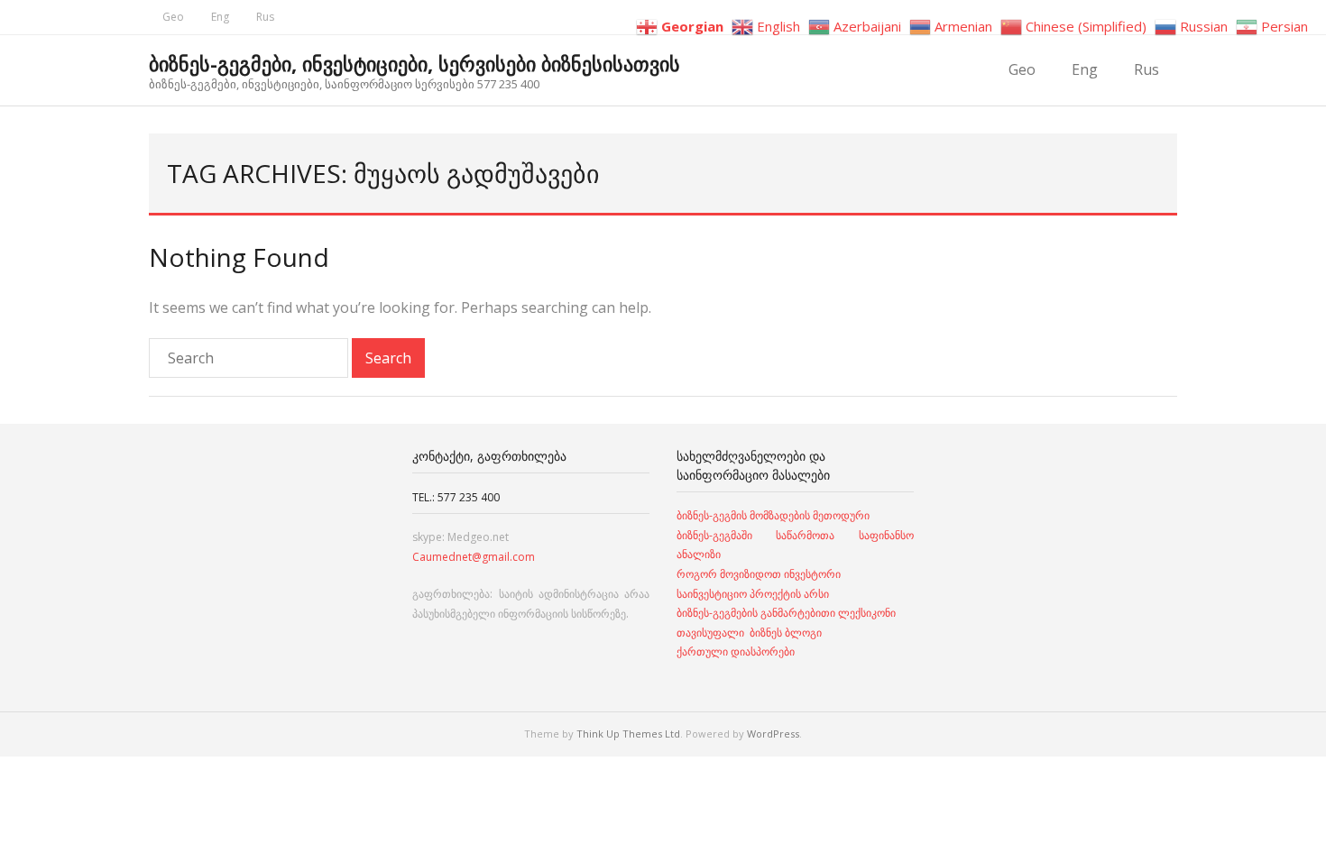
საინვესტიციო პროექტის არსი (753, 593)
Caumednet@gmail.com (473, 556)
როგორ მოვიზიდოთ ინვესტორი (760, 574)
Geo (173, 16)
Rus (265, 16)
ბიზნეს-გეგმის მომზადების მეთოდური (773, 515)
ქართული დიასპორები (736, 651)
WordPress (773, 733)
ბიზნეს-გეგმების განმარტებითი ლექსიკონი (786, 612)
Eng (220, 16)
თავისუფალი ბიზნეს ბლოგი (749, 632)
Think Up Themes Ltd (628, 733)
